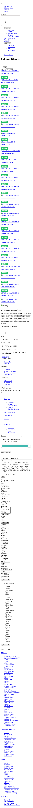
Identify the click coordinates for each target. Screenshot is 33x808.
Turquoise (9, 597)
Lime (7, 594)
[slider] (29, 446)
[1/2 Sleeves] (6, 565)
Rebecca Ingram (9, 714)
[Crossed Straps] (5, 509)
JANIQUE (7, 776)
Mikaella (6, 704)
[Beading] (5, 526)
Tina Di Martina (9, 791)
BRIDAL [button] (4, 653)
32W (5, 470)
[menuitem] (18, 6)
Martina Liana (8, 702)
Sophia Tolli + (8, 752)
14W (16, 466)
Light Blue (9, 599)
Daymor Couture (9, 766)
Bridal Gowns (8, 800)
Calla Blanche (8, 673)
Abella (6, 659)
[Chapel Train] (5, 544)
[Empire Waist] (5, 558)
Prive (5, 711)
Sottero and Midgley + (10, 754)
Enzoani (6, 681)
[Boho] (6, 493)
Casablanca (7, 674)
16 (10, 464)
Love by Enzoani (9, 694)
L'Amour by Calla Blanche (12, 692)
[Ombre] (3, 521)
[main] (16, 181)
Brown (8, 634)
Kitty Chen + (8, 741)
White (8, 641)
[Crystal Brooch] (5, 529)
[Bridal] (8, 483)
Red (7, 623)
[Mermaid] (5, 560)
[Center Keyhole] (6, 503)
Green (8, 592)
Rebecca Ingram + (9, 751)
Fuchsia (8, 618)
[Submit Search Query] (21, 436)
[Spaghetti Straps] (5, 576)
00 (9, 462)
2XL (5, 472)
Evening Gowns (9, 803)
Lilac (7, 608)
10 (27, 462)
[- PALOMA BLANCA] (10, 151)
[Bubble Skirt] (6, 500)
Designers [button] (7, 399)
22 (21, 464)
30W (28, 468)
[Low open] (5, 512)
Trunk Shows (8, 415)
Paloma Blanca (8, 55)
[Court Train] (5, 545)
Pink (7, 614)
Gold (7, 632)
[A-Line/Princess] (5, 557)
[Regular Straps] (5, 575)
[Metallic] (3, 518)
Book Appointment (9, 412)
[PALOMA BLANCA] (10, 71)
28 (5, 466)
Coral (8, 627)
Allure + (6, 733)
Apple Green (10, 590)
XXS (10, 470)
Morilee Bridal (8, 706)
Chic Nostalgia (8, 676)
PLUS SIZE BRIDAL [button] (8, 729)
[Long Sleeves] (6, 568)
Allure (6, 661)
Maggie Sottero (8, 699)
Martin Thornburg (9, 701)
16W (21, 466)
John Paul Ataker (9, 778)
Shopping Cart (8, 8)
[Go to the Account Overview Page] (1, 3)
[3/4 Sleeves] (6, 566)
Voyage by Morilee (9, 724)
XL (29, 470)
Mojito (8, 588)
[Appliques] (5, 524)
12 (3, 464)
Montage (7, 784)
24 (25, 464)
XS (15, 470)
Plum (7, 621)
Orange (8, 625)
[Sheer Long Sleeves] (6, 570)
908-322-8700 (5, 357)
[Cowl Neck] (5, 549)
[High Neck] (5, 552)
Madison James (8, 697)
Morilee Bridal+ (9, 747)
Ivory (7, 629)
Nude (8, 630)
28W (23, 468)
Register (6, 9)
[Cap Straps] (5, 573)
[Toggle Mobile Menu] (1, 392)
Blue (7, 603)
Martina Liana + (9, 746)
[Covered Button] (5, 508)
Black (8, 636)
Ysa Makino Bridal (9, 725)
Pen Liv (6, 709)
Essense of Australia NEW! (12, 658)
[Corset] (6, 504)
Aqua (8, 596)
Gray (7, 638)
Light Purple (10, 610)
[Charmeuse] (4, 532)
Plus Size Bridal (9, 801)
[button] (7, 28)
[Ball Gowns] (6, 492)
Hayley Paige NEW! (10, 656)
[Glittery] (3, 516)
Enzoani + (7, 736)
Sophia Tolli (7, 716)
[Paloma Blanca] (8, 133)
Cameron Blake (8, 765)
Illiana (6, 773)
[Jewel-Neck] (5, 553)
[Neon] (3, 519)
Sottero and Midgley (10, 717)
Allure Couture (8, 663)
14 (6, 464)
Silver (8, 640)
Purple (8, 607)
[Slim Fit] (5, 561)
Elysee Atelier (8, 679)
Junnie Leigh (8, 781)
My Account (8, 6)
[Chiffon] (4, 534)
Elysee (6, 678)
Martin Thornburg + (10, 744)
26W (18, 468)
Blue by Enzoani (9, 671)
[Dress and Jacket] (6, 495)
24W (13, 468)
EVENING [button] (4, 759)
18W (26, 466)
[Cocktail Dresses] (8, 488)
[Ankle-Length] (5, 540)
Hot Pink (9, 616)
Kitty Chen (7, 689)
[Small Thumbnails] (1, 64)
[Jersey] (4, 537)
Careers (6, 419)
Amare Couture (8, 666)
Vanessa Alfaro (8, 722)
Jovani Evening (8, 779)
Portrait (6, 749)
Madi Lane (7, 696)
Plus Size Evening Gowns (12, 805)
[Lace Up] (5, 511)
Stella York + (8, 756)
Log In (6, 11)
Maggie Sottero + (9, 743)
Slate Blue (9, 601)
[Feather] (4, 535)
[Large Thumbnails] (3, 64)
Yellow (8, 586)
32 (12, 466)
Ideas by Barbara (9, 771)
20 (17, 464)
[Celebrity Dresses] (6, 501)
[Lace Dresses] (6, 496)
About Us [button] (7, 424)
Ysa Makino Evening (10, 793)
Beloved (6, 668)
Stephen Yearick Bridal (11, 720)
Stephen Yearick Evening (11, 788)
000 (5, 462)
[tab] (18, 399)
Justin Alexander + (9, 739)
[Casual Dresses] (8, 486)
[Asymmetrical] (5, 542)
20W (3, 468)
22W (8, 468)
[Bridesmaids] (8, 485)
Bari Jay (6, 763)
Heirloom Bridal (9, 684)
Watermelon (9, 619)
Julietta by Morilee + (10, 738)
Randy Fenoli (8, 712)
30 (8, 466)
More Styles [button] (4, 796)
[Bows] (5, 527)
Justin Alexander (9, 687)
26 (28, 464)
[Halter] (5, 550)
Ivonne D (7, 774)
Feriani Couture (8, 768)
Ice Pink (8, 612)
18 (14, 464)
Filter (5, 67)
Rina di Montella (9, 786)
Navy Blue (9, 605)
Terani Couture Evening (11, 789)
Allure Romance (9, 664)
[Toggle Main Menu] (1, 25)
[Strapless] (5, 578)
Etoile (6, 683)
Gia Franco (7, 769)
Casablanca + (8, 734)
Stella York (7, 719)
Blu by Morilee (8, 669)
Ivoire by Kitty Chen (10, 686)
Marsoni (6, 783)
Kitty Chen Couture (10, 691)
